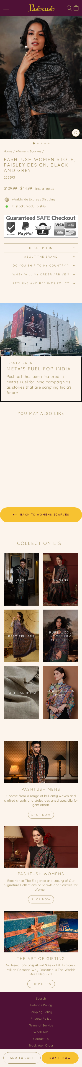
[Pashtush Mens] (41, 762)
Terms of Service (41, 1025)
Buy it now (60, 1057)
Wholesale (40, 1032)
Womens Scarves (28, 151)
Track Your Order (41, 1045)
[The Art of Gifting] (41, 931)
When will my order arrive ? (41, 274)
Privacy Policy (41, 1018)
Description (41, 248)
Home (8, 151)
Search (41, 998)
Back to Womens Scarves (44, 514)
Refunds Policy (41, 1005)
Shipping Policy (41, 1012)
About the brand (41, 256)
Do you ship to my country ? (41, 265)
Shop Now (41, 814)
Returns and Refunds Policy (41, 283)
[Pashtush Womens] (41, 847)
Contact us (41, 1039)
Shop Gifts (41, 984)
